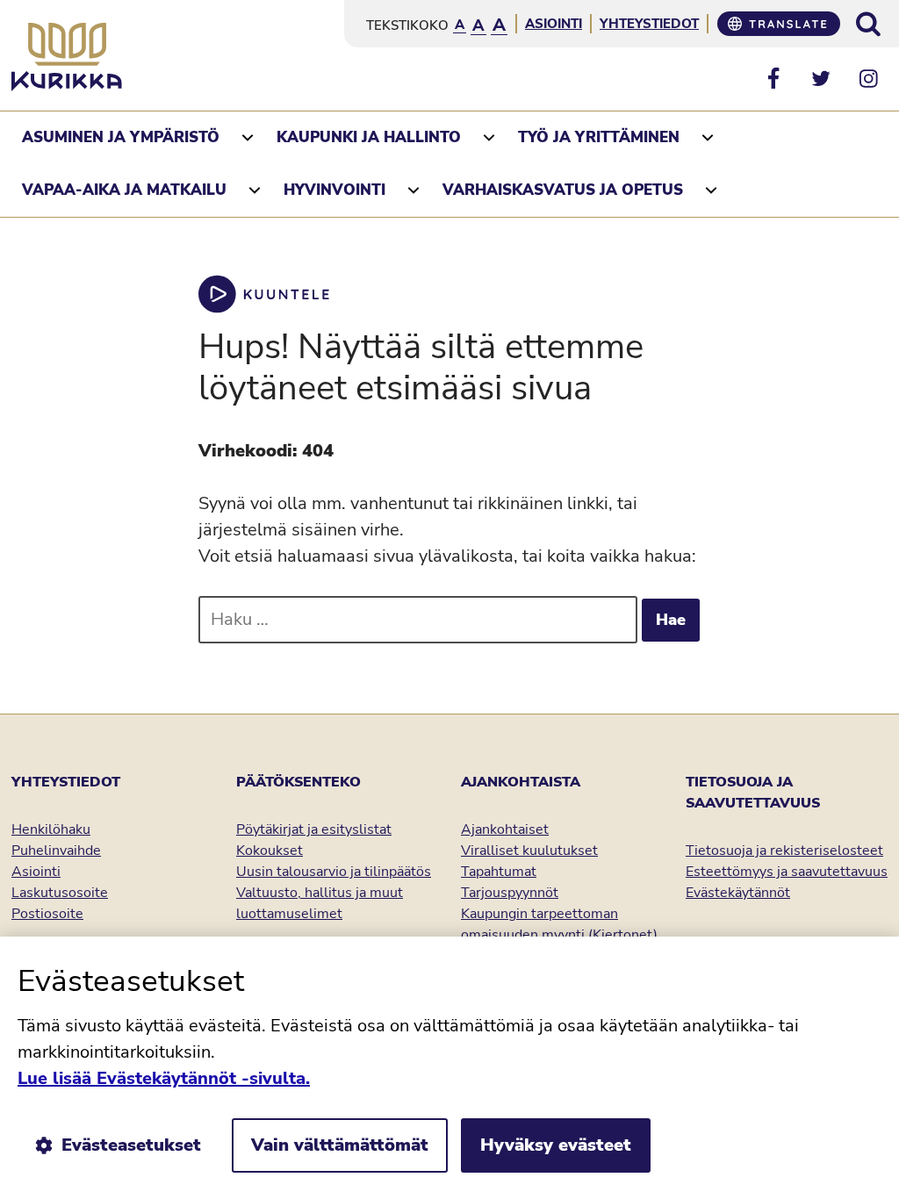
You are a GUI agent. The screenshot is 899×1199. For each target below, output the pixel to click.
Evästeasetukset (131, 1145)
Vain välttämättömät (339, 1145)
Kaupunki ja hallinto (369, 137)
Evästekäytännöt (738, 892)
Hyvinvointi (334, 190)
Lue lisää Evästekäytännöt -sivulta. (164, 1078)
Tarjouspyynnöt (509, 892)
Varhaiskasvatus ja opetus (562, 190)
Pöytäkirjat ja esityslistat (314, 829)
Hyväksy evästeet (555, 1145)
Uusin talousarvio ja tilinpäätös (333, 871)
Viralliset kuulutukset (529, 850)
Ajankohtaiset (505, 829)
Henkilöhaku (50, 829)
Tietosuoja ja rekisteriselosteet (784, 850)
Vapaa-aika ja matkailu (124, 190)
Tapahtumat (498, 871)
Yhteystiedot (649, 23)
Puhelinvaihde (56, 850)
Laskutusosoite (59, 892)
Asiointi (553, 23)
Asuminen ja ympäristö (120, 137)
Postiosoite (47, 913)
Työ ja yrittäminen (599, 137)
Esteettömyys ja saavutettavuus (787, 871)
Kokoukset (269, 850)
